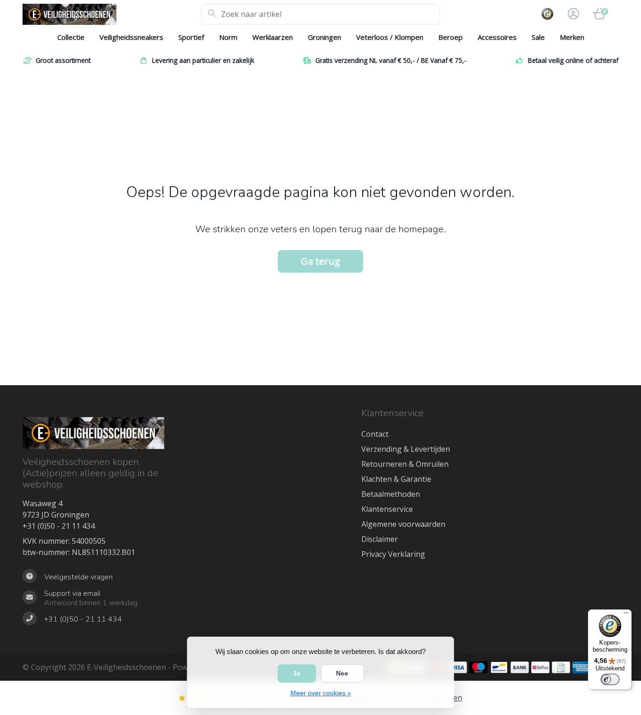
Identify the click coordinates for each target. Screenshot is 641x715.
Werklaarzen (272, 37)
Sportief (191, 37)
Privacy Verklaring (393, 554)
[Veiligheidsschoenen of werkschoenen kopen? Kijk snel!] (112, 14)
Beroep (450, 37)
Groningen (324, 37)
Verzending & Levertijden (405, 449)
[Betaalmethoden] (458, 667)
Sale (538, 37)
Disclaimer (379, 539)
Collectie (70, 37)
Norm (228, 37)
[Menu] (626, 615)
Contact (375, 434)
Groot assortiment (63, 60)
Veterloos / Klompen (389, 37)
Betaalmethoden (390, 494)
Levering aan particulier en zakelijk (203, 60)
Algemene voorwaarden (403, 524)
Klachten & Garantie (396, 479)
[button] (572, 14)
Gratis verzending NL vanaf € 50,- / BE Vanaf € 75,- (390, 60)
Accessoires (497, 37)
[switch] (610, 679)
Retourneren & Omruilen (405, 464)
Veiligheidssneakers (131, 37)
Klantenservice (387, 509)
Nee (342, 673)
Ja (296, 673)
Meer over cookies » (320, 693)
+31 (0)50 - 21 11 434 (59, 526)
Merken (572, 37)
